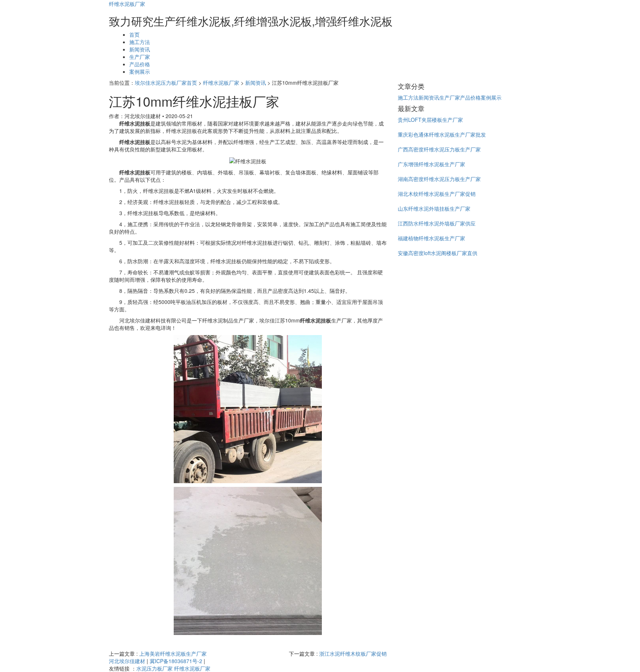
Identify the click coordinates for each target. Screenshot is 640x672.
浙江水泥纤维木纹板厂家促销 (353, 653)
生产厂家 (139, 56)
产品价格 (139, 64)
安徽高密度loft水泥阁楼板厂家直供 (437, 253)
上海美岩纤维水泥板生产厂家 (173, 653)
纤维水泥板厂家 (127, 3)
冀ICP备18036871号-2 (176, 661)
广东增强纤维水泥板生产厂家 (431, 164)
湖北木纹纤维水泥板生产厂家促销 (437, 193)
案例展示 (139, 71)
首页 (134, 34)
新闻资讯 (139, 49)
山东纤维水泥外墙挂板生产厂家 (434, 208)
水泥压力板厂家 (154, 668)
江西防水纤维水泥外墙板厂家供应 (437, 223)
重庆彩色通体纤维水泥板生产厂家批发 (442, 134)
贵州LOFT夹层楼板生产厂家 (430, 119)
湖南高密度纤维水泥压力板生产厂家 (439, 179)
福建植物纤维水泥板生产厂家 (431, 238)
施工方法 (139, 42)
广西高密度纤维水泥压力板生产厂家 (439, 149)
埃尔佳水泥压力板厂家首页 (166, 82)
